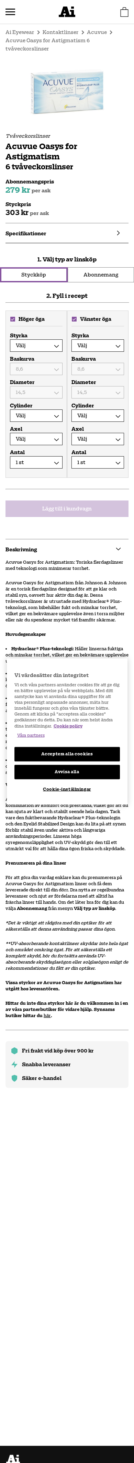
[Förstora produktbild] (67, 91)
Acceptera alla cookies (67, 753)
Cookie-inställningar (67, 789)
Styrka (18, 335)
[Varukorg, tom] (124, 12)
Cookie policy (68, 725)
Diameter (22, 382)
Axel (16, 429)
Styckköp (33, 275)
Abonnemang (100, 275)
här (47, 1015)
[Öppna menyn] (10, 12)
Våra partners (31, 735)
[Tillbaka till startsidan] (67, 12)
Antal (17, 452)
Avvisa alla (67, 771)
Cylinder (21, 405)
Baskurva (22, 359)
